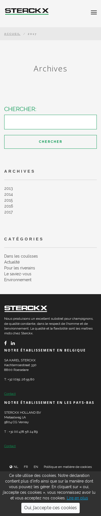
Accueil (12, 33)
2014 (8, 194)
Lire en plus (77, 498)
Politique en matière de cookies (68, 467)
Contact (10, 394)
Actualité (12, 262)
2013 (8, 188)
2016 (8, 206)
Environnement (17, 280)
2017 (8, 212)
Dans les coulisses (21, 256)
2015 (8, 200)
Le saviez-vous (17, 274)
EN (36, 467)
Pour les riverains (19, 268)
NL (16, 467)
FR (26, 467)
